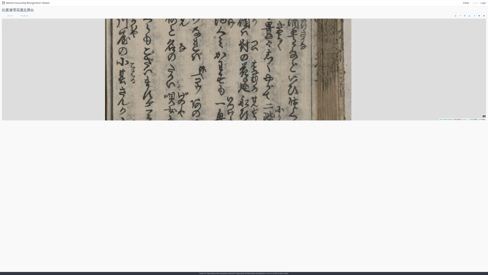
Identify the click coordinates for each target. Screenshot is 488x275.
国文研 (472, 119)
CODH (480, 119)
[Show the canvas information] (474, 16)
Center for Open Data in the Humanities (213, 273)
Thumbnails (24, 16)
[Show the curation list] (464, 16)
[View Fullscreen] (4, 29)
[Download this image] (469, 16)
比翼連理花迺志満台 (18, 9)
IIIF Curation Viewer (446, 119)
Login (483, 3)
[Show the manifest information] (479, 16)
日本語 (466, 3)
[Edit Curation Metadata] (455, 16)
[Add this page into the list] (460, 16)
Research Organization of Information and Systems (246, 273)
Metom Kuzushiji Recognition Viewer (28, 3)
